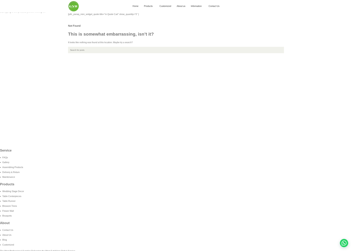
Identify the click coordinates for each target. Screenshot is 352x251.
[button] (344, 243)
